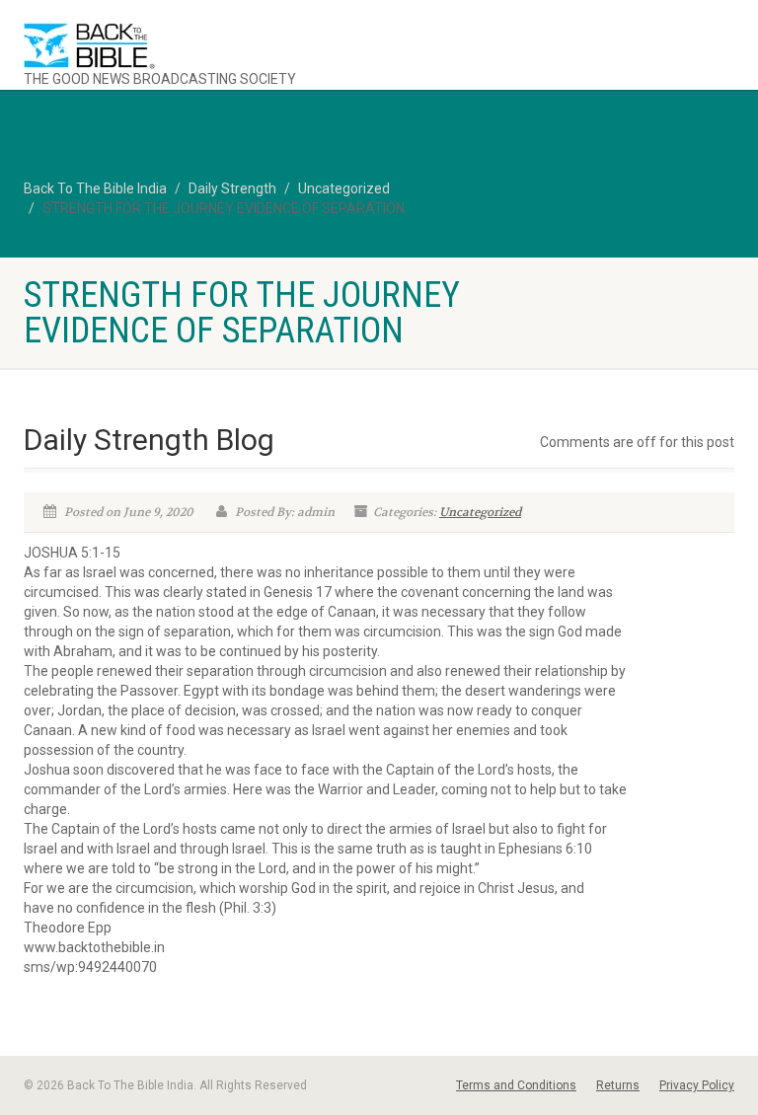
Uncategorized (480, 512)
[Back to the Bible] (194, 46)
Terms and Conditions (516, 1085)
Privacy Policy (696, 1085)
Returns (618, 1085)
